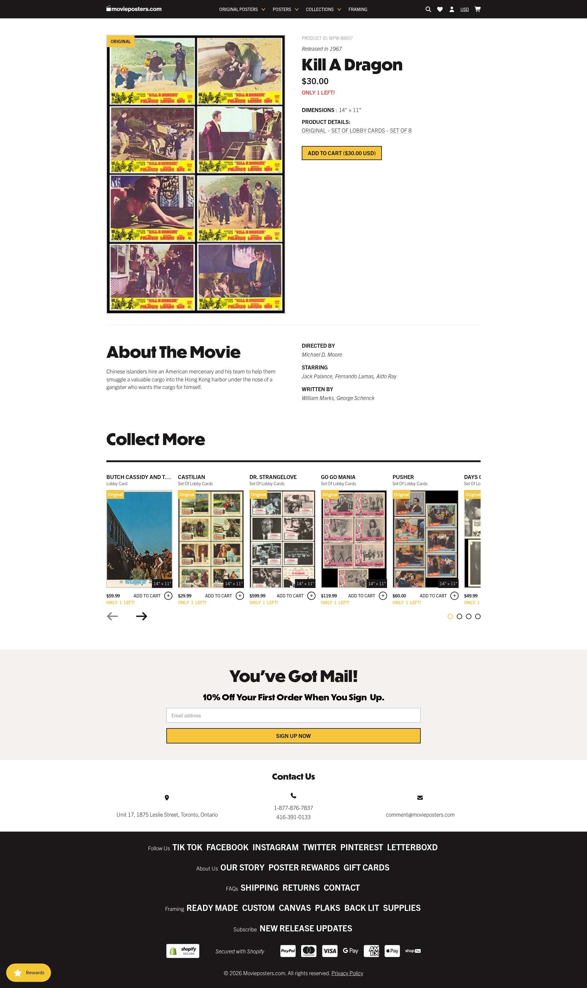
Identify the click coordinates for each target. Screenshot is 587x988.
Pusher (403, 476)
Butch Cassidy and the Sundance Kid (159, 476)
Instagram (276, 847)
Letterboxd (412, 847)
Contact (342, 887)
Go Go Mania (338, 476)
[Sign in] (452, 9)
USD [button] (464, 9)
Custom (258, 907)
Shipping (260, 887)
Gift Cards (366, 867)
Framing (358, 9)
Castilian (191, 476)
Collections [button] (320, 9)
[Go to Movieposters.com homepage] (133, 8)
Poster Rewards (304, 867)
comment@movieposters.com (420, 814)
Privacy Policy (347, 972)
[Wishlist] (440, 9)
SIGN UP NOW (293, 735)
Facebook (227, 847)
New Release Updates (306, 928)
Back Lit (361, 907)
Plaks (327, 907)
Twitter (319, 847)
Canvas (295, 907)
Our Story (242, 867)
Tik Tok (187, 847)
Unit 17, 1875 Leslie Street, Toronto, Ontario (167, 814)
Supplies (402, 907)
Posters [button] (282, 9)
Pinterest (361, 847)
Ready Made (212, 907)
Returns (301, 887)
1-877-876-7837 (293, 807)
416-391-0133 (293, 816)
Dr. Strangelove (273, 476)
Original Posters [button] (238, 9)
